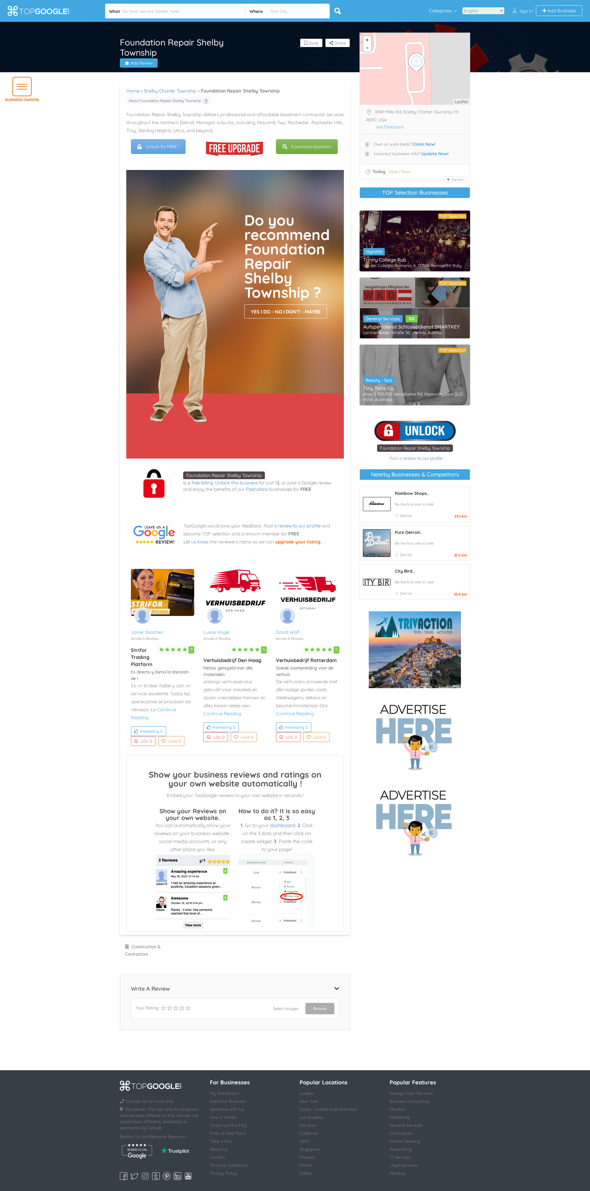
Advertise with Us (227, 1109)
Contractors (401, 1133)
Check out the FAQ (228, 1125)
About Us (219, 1149)
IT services (400, 1157)
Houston (308, 1125)
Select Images (286, 1008)
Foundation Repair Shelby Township (224, 475)
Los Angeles (312, 1117)
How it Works (223, 1117)
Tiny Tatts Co (378, 388)
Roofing (397, 1173)
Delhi (304, 1141)
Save (313, 43)
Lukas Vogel (216, 632)
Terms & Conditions (229, 1165)
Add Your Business (228, 1101)
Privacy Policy (223, 1173)
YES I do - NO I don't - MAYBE (286, 312)
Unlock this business (236, 483)
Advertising (401, 1149)
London (307, 1093)
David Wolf (287, 632)
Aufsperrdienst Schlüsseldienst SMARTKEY (411, 327)
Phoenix (307, 1157)
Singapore (310, 1149)
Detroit (406, 515)
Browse (320, 1008)
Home (132, 91)
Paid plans (257, 489)
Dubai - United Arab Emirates (328, 1109)
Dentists (398, 1109)
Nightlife (374, 251)
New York (309, 1101)
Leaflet (461, 102)
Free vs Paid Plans (228, 1133)
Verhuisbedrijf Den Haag (232, 660)
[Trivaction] (415, 649)
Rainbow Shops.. (412, 493)
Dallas (306, 1173)
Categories (440, 11)
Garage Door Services (411, 1093)
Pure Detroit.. (408, 532)
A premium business (311, 146)
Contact (217, 1157)
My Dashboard (224, 1093)
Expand (457, 179)
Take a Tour (221, 1141)
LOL (146, 741)
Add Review (142, 63)
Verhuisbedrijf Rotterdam (306, 660)
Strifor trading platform (141, 657)
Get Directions (390, 127)
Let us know (196, 542)
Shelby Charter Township (170, 91)
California (309, 1133)
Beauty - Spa (379, 380)
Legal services (404, 1165)
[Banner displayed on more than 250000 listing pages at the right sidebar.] (415, 735)
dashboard (282, 825)
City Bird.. (404, 571)
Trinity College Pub (384, 260)
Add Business (561, 11)
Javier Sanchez (147, 632)
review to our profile (299, 526)
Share (339, 43)
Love (174, 741)
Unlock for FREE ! (162, 146)
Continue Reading (222, 713)
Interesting (151, 731)
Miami (306, 1165)
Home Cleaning (405, 1141)
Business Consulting (409, 1101)
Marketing (400, 1117)
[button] (22, 86)
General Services (383, 318)
